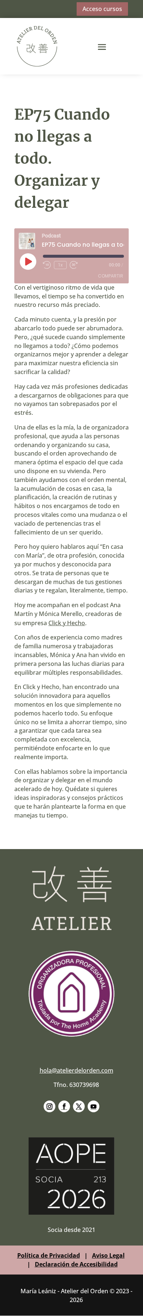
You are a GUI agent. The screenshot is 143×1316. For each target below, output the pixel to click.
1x (60, 265)
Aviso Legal (108, 1255)
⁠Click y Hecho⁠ (66, 623)
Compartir (110, 276)
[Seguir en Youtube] (93, 1106)
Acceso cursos (102, 9)
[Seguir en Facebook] (64, 1106)
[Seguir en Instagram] (49, 1106)
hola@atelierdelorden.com (76, 1070)
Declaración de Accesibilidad (76, 1264)
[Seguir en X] (79, 1106)
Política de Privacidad (48, 1255)
